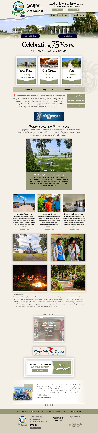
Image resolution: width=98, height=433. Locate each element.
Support (55, 89)
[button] (44, 170)
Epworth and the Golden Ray (76, 106)
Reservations (77, 421)
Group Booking (67, 36)
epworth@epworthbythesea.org (39, 431)
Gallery (43, 89)
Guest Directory (78, 15)
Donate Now (57, 10)
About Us (67, 89)
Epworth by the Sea (18, 9)
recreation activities (73, 297)
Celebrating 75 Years (76, 96)
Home (18, 421)
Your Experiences (50, 421)
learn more (24, 229)
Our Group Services (38, 421)
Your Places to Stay (27, 421)
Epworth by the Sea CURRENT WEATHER (58, 429)
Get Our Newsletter (74, 10)
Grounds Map (29, 89)
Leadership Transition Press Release (76, 101)
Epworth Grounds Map (59, 15)
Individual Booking (30, 36)
